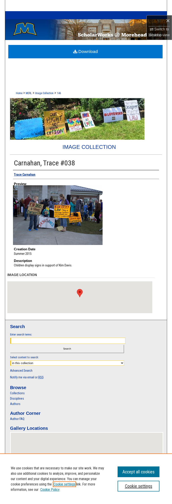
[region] (86, 478)
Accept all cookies (139, 471)
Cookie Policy (50, 489)
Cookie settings (64, 484)
